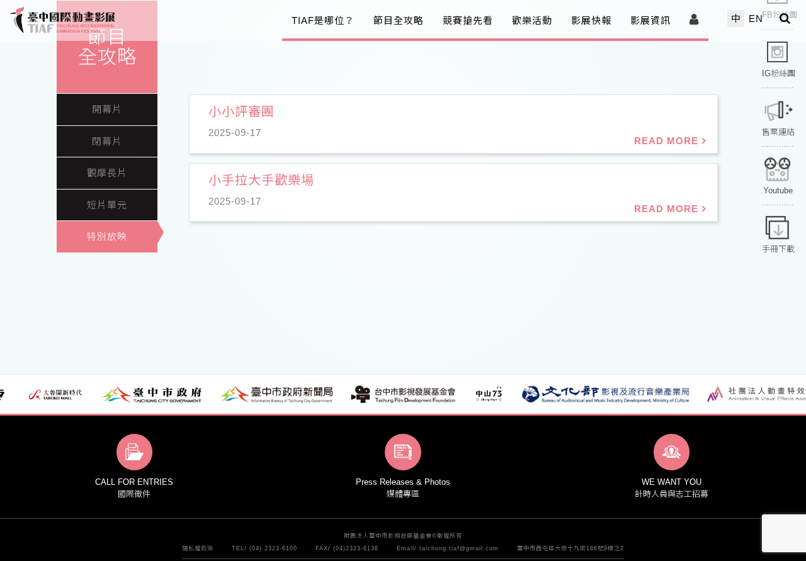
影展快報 (591, 20)
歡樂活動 (532, 20)
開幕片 (107, 109)
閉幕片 (107, 141)
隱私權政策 (197, 549)
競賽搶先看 (468, 20)
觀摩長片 (107, 172)
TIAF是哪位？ (323, 20)
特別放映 (107, 236)
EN (756, 18)
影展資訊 (650, 20)
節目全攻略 (398, 20)
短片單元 (107, 205)
